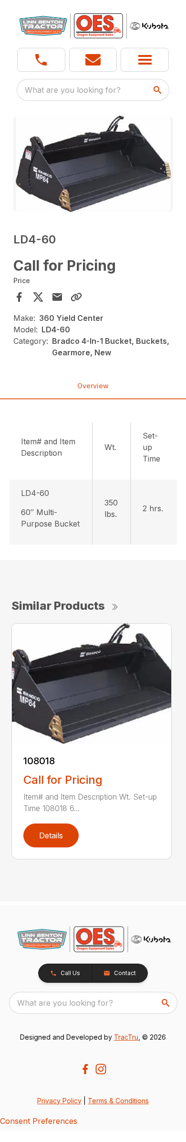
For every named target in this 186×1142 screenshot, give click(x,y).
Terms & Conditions (118, 1101)
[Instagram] (101, 1069)
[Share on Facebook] (19, 297)
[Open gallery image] (93, 164)
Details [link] (51, 835)
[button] (41, 60)
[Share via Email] (57, 297)
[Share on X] (38, 297)
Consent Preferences (38, 1121)
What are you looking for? (73, 90)
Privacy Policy (59, 1101)
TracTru (126, 1037)
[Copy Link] (76, 297)
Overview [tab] (93, 386)
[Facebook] (85, 1069)
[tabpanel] (93, 165)
